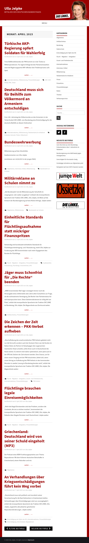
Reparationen (30, 522)
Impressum (31, 540)
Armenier (7, 135)
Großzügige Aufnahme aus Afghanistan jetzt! (70, 163)
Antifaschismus (11, 315)
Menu (44, 23)
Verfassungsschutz (62, 98)
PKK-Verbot (36, 381)
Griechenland (21, 522)
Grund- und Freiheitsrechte (34, 379)
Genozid (12, 135)
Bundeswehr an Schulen (36, 210)
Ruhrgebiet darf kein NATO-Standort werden (70, 167)
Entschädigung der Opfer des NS (17, 519)
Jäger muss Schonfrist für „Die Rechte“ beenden (23, 277)
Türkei (14, 82)
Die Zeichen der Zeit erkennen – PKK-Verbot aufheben (23, 326)
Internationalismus (12, 80)
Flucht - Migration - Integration (16, 263)
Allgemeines (10, 169)
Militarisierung (23, 80)
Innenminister (24, 265)
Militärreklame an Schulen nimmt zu (19, 180)
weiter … (28, 75)
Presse (58, 79)
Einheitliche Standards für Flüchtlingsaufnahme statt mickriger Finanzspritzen (23, 226)
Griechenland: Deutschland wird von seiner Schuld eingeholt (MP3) (24, 438)
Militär (6, 82)
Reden (58, 91)
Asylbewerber (47, 263)
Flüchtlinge (16, 265)
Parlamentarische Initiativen (36, 132)
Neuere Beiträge (40, 528)
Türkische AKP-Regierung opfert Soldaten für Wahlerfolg (24, 48)
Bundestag (60, 45)
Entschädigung (11, 522)
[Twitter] (59, 132)
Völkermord (24, 135)
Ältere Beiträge (16, 528)
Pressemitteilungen (34, 80)
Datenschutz (60, 49)
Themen (59, 95)
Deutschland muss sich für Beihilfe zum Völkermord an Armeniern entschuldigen (23, 99)
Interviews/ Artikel (20, 169)
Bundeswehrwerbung (22, 142)
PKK (10, 82)
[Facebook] (64, 132)
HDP (49, 80)
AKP (46, 80)
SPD (30, 265)
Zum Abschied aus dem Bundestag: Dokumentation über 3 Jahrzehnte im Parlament (68, 147)
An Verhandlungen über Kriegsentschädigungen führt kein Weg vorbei (24, 482)
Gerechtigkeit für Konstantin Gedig (67, 159)
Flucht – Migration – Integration (66, 57)
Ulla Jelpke (13, 8)
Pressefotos (60, 83)
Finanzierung (8, 265)
